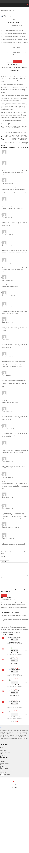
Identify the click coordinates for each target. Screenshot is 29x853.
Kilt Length (4, 47)
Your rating (3, 556)
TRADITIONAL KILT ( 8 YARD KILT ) (8, 12)
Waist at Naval (5, 53)
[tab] (5, 67)
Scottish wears (17, 120)
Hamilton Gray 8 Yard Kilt (14, 695)
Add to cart (17, 61)
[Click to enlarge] (2, 774)
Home (2, 10)
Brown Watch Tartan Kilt (14, 684)
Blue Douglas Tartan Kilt (14, 674)
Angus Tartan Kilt (14, 652)
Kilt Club (14, 19)
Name (2, 577)
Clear (13, 54)
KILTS (14, 10)
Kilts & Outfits (8, 10)
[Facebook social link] (1, 742)
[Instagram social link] (5, 742)
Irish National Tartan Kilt (14, 706)
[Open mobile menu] (1, 4)
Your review (4, 561)
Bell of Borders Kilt (14, 663)
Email (2, 583)
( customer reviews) (17, 25)
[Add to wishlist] (26, 639)
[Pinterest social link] (8, 742)
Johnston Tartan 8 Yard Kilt (14, 716)
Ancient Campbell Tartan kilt (14, 642)
